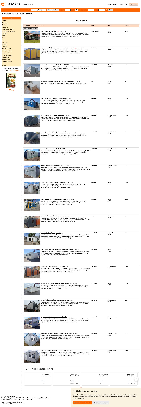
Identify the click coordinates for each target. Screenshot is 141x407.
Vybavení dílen (6, 53)
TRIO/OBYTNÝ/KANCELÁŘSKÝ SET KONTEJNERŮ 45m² (56, 333)
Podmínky (29, 398)
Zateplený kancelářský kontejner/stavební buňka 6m (55, 132)
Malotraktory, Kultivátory (8, 31)
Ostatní (4, 65)
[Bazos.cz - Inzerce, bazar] (10, 5)
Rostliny (4, 44)
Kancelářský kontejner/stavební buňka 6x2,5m (53, 149)
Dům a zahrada (15, 13)
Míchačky (4, 33)
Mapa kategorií (5, 402)
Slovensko (16, 404)
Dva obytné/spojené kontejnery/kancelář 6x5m (53, 350)
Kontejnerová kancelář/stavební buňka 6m (52, 115)
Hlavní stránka (6, 13)
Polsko (21, 404)
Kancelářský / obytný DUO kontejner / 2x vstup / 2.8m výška (57, 249)
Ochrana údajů (36, 398)
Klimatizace (5, 27)
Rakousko (26, 404)
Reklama (24, 398)
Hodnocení (14, 398)
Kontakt (19, 398)
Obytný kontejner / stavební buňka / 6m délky (53, 98)
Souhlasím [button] (77, 403)
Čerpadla (4, 22)
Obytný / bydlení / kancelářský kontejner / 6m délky (54, 199)
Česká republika (8, 404)
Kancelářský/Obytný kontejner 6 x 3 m (51, 266)
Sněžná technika (6, 48)
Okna (3, 38)
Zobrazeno (128, 25)
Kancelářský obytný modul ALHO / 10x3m (52, 65)
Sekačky (4, 46)
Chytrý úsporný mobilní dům (48, 31)
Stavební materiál (6, 51)
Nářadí (4, 35)
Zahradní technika (7, 61)
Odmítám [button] (87, 403)
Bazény (4, 20)
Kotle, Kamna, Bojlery (8, 29)
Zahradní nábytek (6, 59)
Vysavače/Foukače (7, 55)
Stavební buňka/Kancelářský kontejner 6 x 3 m (53, 216)
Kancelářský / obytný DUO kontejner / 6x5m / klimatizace (56, 283)
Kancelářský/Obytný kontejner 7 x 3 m (51, 233)
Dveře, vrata (5, 25)
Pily (3, 40)
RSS (42, 398)
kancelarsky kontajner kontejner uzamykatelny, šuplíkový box (57, 81)
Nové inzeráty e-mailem (30, 28)
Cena (92, 25)
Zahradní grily (5, 57)
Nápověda (3, 398)
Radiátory (4, 42)
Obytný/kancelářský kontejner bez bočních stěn (54, 317)
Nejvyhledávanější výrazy (15, 402)
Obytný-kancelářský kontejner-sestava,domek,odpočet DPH (57, 48)
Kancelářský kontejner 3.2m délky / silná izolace (54, 182)
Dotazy (8, 398)
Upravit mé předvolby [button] (101, 403)
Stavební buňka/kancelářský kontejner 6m (52, 165)
